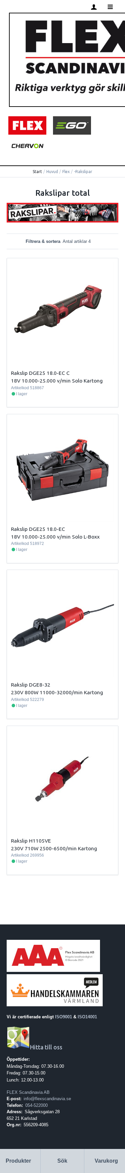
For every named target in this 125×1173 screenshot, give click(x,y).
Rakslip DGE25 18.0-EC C (40, 373)
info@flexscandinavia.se (47, 1098)
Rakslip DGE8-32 (30, 685)
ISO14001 (87, 1016)
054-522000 (36, 1105)
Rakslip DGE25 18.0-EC (38, 529)
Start (37, 171)
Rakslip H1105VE (31, 841)
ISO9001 (63, 1016)
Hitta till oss (46, 1047)
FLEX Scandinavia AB (28, 1092)
